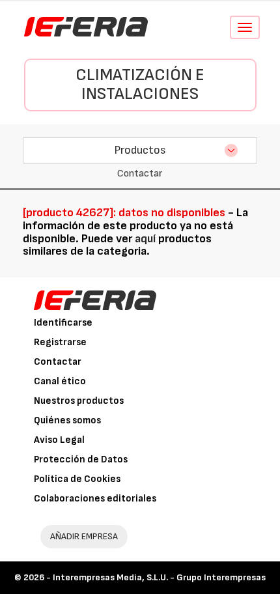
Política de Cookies (77, 479)
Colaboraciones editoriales (95, 498)
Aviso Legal (59, 440)
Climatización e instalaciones (140, 84)
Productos (140, 150)
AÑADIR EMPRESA (84, 536)
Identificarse (63, 323)
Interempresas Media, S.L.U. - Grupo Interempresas (159, 577)
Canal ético (60, 381)
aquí (145, 239)
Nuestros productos (79, 401)
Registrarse (60, 342)
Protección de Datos (81, 459)
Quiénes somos (67, 420)
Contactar (57, 362)
